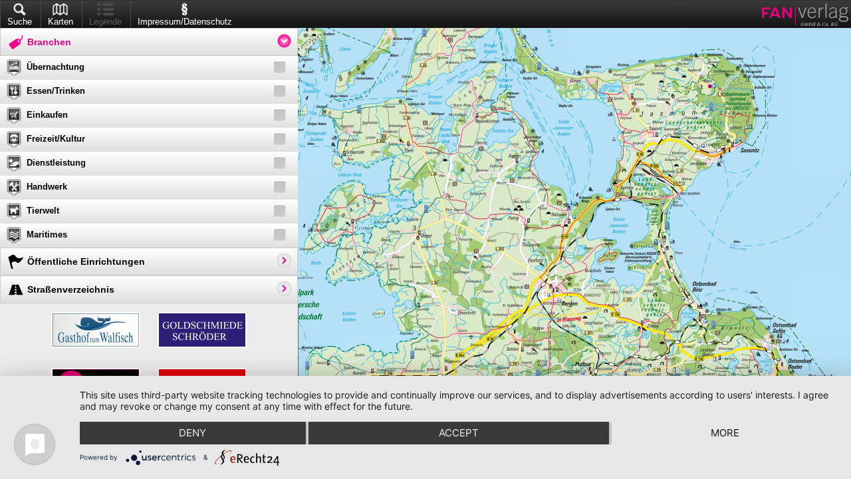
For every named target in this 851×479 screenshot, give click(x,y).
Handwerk (47, 187)
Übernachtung (55, 67)
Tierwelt (43, 211)
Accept (459, 432)
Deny (192, 432)
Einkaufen (47, 115)
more (725, 432)
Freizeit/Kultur (56, 139)
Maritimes (47, 235)
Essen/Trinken (56, 91)
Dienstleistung (56, 163)
